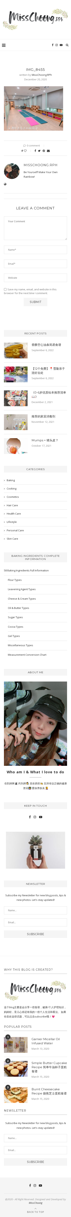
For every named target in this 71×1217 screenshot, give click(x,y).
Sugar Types (15, 617)
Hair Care (12, 505)
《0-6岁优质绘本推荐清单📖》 (49, 394)
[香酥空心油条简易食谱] (16, 350)
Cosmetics (13, 497)
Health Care (14, 513)
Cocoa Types (15, 626)
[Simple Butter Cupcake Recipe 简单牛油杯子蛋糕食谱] (16, 1069)
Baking (11, 480)
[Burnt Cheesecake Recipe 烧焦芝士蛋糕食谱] (16, 1095)
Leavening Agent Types (22, 589)
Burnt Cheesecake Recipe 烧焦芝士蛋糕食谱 (49, 1091)
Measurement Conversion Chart (27, 654)
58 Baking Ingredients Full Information (26, 570)
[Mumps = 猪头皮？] (16, 446)
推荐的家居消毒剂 (43, 416)
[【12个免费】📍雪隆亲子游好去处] (16, 374)
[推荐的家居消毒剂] (16, 422)
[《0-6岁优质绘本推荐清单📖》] (16, 398)
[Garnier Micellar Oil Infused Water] (16, 1045)
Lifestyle (12, 522)
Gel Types (14, 636)
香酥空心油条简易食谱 (46, 345)
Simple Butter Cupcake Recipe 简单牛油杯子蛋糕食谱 (49, 1067)
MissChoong (35, 1203)
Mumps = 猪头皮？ (45, 440)
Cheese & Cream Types (22, 598)
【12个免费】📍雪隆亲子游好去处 (48, 371)
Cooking (11, 488)
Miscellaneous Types (20, 645)
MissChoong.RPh (42, 75)
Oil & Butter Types (18, 608)
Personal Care (15, 530)
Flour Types (15, 580)
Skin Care (12, 538)
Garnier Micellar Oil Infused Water (46, 1041)
